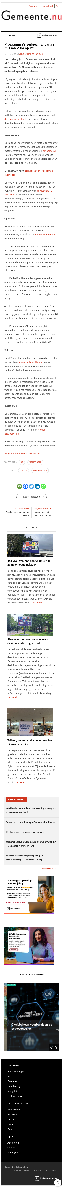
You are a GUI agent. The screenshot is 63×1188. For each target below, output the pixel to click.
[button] (51, 1047)
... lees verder (36, 603)
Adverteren (13, 1143)
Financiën (12, 1081)
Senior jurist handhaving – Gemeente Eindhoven (30, 822)
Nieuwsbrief (47, 6)
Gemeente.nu (31, 17)
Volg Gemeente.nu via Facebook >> (22, 454)
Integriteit (12, 1091)
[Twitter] (31, 486)
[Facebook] (25, 486)
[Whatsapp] (43, 486)
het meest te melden (45, 234)
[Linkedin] (37, 486)
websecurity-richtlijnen (30, 362)
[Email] (19, 486)
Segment (9, 985)
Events (10, 1129)
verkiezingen (35, 462)
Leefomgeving (14, 1096)
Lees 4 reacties (31, 496)
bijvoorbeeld (49, 151)
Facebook (12, 1115)
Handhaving (13, 1086)
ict (21, 462)
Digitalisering (40, 470)
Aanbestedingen (15, 1071)
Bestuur (23, 470)
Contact (33, 6)
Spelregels (12, 1153)
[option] (31, 1017)
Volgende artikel (41, 509)
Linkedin (11, 1124)
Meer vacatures (49, 869)
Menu (11, 36)
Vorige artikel (23, 509)
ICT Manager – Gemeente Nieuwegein (25, 832)
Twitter (11, 1119)
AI (8, 1076)
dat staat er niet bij (14, 119)
